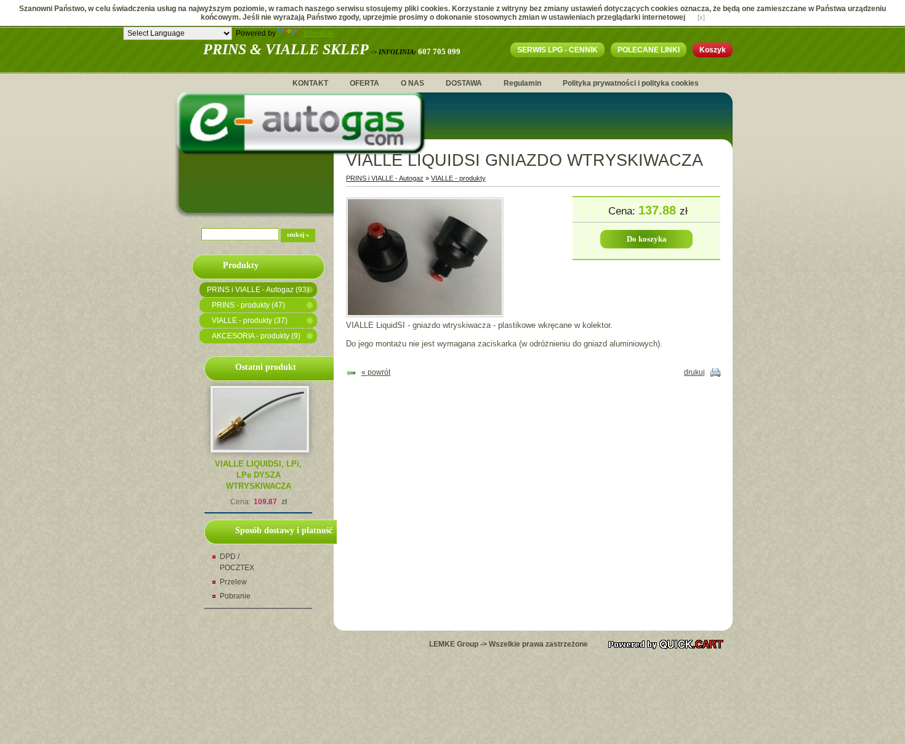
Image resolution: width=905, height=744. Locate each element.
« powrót (375, 372)
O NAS (412, 83)
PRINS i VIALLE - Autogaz (385, 178)
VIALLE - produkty (458, 178)
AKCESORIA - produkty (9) (256, 336)
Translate (318, 33)
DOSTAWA (464, 83)
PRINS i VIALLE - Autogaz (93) (258, 289)
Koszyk (712, 50)
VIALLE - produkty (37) (250, 320)
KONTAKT (310, 83)
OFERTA (364, 83)
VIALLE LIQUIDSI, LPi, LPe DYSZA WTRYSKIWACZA (258, 475)
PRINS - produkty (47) (248, 305)
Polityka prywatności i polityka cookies (631, 83)
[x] (701, 17)
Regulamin (522, 83)
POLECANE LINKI (648, 50)
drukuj (694, 372)
